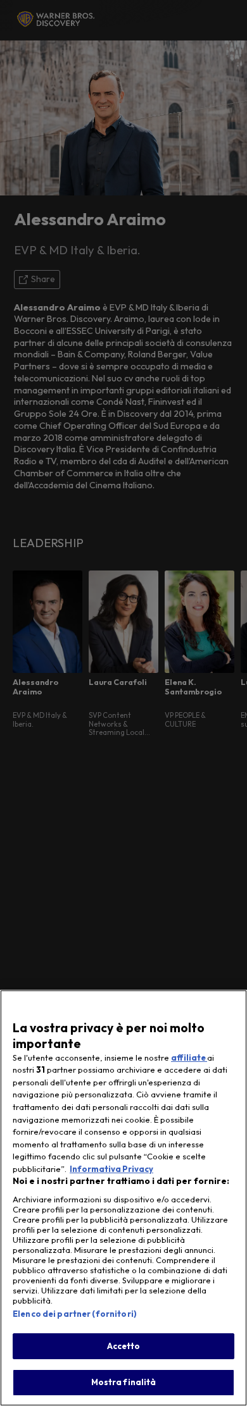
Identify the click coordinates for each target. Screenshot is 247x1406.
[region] (123, 1198)
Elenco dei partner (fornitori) (75, 1314)
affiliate (189, 1057)
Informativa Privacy (111, 1169)
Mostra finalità (123, 1382)
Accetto (124, 1346)
